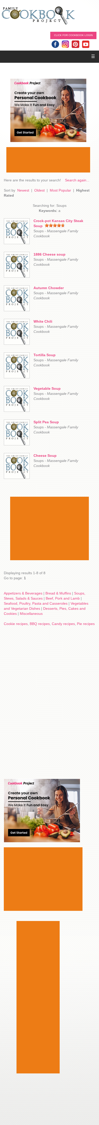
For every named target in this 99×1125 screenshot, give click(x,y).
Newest (23, 190)
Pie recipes (86, 624)
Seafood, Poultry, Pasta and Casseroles (36, 603)
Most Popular (60, 190)
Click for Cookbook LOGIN (73, 35)
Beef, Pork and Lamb (63, 598)
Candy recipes (63, 624)
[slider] (55, 225)
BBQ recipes (40, 624)
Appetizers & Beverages (23, 593)
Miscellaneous (31, 614)
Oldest (39, 190)
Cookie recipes (16, 624)
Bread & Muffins (58, 593)
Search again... (77, 180)
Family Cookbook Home (38, 15)
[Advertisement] (48, 160)
